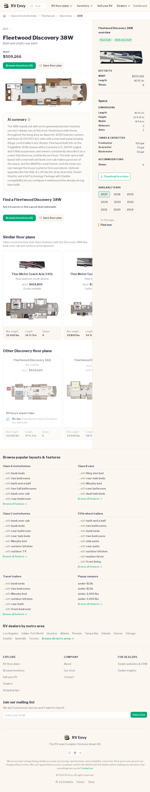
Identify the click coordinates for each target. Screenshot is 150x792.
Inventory (83, 5)
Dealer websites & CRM (132, 663)
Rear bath (105, 40)
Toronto (34, 638)
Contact (69, 677)
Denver (118, 633)
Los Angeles (10, 633)
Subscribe (138, 714)
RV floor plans (60, 5)
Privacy (81, 781)
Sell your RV (104, 5)
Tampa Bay (91, 633)
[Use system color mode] (69, 752)
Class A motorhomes (24, 15)
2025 (130, 194)
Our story (69, 670)
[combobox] (37, 6)
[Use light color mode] (75, 752)
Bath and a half (123, 40)
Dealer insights (127, 670)
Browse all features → (15, 503)
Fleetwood (48, 15)
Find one (106, 224)
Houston (52, 633)
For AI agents (66, 781)
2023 (117, 201)
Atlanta (64, 633)
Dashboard (140, 5)
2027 (104, 194)
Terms (91, 781)
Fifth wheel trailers (90, 513)
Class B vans (86, 466)
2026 (117, 194)
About (67, 663)
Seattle (7, 638)
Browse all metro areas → (58, 638)
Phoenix (77, 633)
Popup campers (88, 576)
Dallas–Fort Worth (32, 633)
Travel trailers (12, 576)
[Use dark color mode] (80, 752)
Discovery (65, 15)
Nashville (20, 638)
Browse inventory (14, 670)
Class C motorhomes (16, 513)
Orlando (106, 633)
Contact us (87, 768)
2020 (117, 209)
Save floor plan (52, 65)
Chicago (131, 633)
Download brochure (116, 176)
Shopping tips (11, 690)
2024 (104, 201)
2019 (130, 209)
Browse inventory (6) (19, 65)
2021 (104, 209)
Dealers (122, 5)
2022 (130, 201)
